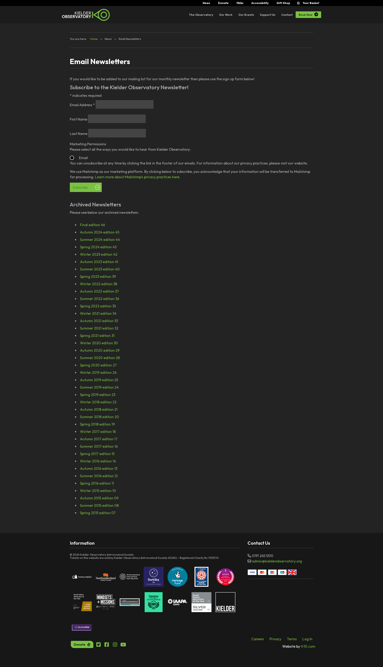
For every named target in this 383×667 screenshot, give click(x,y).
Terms (292, 639)
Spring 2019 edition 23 (97, 394)
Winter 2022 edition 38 (98, 284)
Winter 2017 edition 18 (98, 431)
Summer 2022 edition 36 (99, 298)
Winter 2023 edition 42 (98, 254)
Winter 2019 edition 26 (98, 372)
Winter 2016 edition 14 (98, 461)
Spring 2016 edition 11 (97, 483)
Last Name (79, 133)
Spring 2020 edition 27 (98, 365)
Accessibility (259, 3)
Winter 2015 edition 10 (98, 490)
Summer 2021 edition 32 (99, 328)
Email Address (82, 105)
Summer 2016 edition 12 (99, 476)
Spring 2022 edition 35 (98, 306)
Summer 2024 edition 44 (100, 239)
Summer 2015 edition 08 (99, 505)
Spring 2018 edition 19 (97, 424)
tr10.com (298, 646)
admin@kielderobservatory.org (277, 561)
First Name (79, 119)
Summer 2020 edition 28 (100, 357)
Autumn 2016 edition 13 (98, 468)
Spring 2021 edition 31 (97, 335)
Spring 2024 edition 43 (98, 247)
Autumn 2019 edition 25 (99, 380)
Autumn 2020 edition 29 (99, 350)
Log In (307, 639)
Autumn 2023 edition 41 (99, 261)
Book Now (308, 15)
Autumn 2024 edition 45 (99, 232)
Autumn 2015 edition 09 (99, 498)
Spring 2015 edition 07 (97, 513)
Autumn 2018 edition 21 (98, 409)
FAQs (240, 3)
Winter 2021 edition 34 (98, 313)
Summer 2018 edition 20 (99, 417)
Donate (223, 3)
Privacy (275, 639)
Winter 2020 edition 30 (99, 343)
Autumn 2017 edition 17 (98, 439)
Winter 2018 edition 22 (98, 402)
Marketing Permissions (88, 144)
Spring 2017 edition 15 (97, 453)
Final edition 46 (92, 225)
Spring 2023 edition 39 (98, 276)
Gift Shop (283, 3)
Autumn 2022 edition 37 (99, 291)
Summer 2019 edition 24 (99, 387)
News (206, 3)
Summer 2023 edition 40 (100, 269)
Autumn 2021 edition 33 (99, 321)
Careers (257, 639)
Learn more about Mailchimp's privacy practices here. (137, 177)
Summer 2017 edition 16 (99, 446)
